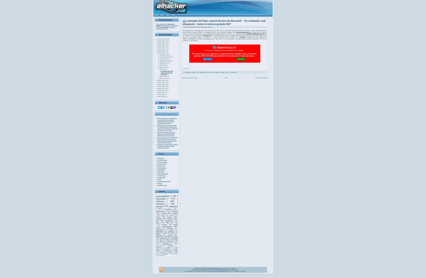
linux (163, 215)
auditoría (171, 245)
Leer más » (186, 68)
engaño (193, 72)
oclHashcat (161, 255)
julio (161, 65)
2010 (160, 96)
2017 (160, 82)
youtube (159, 228)
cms (161, 239)
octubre (162, 59)
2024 (160, 43)
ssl (157, 242)
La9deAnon (160, 172)
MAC (161, 241)
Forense (175, 242)
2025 (160, 41)
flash (168, 239)
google (159, 206)
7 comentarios (233, 72)
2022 (160, 47)
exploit (164, 213)
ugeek (159, 179)
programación (167, 226)
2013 (160, 90)
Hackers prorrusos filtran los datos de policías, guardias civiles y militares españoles (167, 146)
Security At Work (162, 160)
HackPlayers (161, 166)
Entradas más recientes (190, 78)
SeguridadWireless (167, 244)
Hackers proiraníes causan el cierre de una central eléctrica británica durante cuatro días (166, 133)
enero (162, 78)
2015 (160, 86)
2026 (160, 39)
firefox (172, 230)
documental (159, 245)
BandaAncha (161, 177)
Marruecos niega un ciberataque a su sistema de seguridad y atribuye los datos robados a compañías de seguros (167, 121)
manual (159, 219)
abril (161, 69)
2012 (160, 92)
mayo (161, 67)
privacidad (168, 209)
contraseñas (164, 238)
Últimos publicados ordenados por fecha (165, 28)
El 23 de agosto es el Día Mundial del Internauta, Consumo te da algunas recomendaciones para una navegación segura (167, 140)
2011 (159, 94)
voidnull (159, 183)
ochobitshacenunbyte (163, 181)
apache (168, 236)
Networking (159, 231)
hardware (162, 204)
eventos (175, 239)
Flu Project (160, 158)
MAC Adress (175, 253)
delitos (176, 250)
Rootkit (168, 247)
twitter (176, 224)
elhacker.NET (214, 268)
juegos (176, 236)
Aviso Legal (223, 269)
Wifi (167, 222)
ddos (158, 222)
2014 (160, 88)
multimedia (174, 238)
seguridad (162, 198)
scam (213, 72)
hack (173, 233)
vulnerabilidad (163, 196)
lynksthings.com (162, 185)
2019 (160, 53)
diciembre (163, 55)
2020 (160, 51)
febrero (162, 76)
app (176, 222)
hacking (170, 219)
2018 (160, 80)
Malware (174, 206)
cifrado (165, 224)
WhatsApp (169, 220)
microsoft (208, 72)
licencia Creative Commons (218, 271)
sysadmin (171, 231)
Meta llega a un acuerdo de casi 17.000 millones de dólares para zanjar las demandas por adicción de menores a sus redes (167, 128)
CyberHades (161, 170)
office (166, 233)
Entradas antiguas (260, 78)
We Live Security (162, 162)
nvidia (158, 217)
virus (226, 72)
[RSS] (161, 269)
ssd (157, 220)
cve (171, 215)
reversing (162, 252)
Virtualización (167, 250)
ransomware (160, 211)
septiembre (163, 61)
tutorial (170, 217)
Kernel (170, 234)
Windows (175, 211)
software (161, 201)
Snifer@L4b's (161, 175)
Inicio (226, 78)
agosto (162, 63)
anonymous (171, 241)
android (175, 213)
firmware (170, 228)
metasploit (167, 249)
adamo (170, 252)
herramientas (160, 230)
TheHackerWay (162, 168)
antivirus (159, 234)
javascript (159, 236)
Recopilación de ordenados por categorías (167, 24)
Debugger (159, 247)
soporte (218, 72)
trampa (223, 72)
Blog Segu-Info (161, 164)
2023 (160, 45)
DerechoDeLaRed (162, 174)
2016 (160, 84)
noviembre (163, 57)
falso (197, 72)
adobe (158, 233)
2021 (160, 49)
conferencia (166, 242)
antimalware (165, 253)
